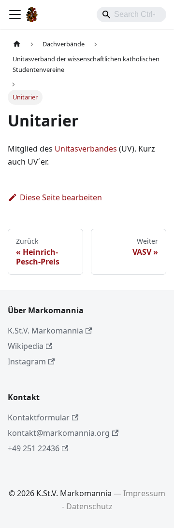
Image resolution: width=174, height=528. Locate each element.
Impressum (144, 493)
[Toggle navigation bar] (15, 14)
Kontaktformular (39, 417)
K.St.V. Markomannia (45, 330)
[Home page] (17, 44)
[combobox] (131, 14)
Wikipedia (26, 346)
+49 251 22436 (33, 448)
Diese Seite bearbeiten (61, 197)
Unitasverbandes (86, 148)
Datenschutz (89, 506)
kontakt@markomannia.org (59, 433)
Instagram (27, 361)
